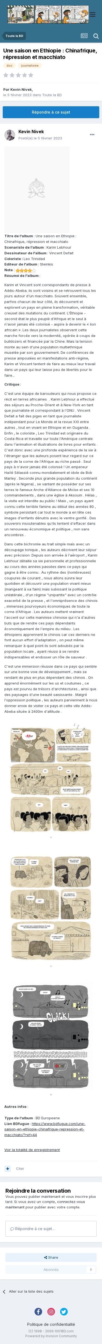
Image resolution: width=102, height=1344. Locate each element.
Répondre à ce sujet (51, 112)
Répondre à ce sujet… (34, 1228)
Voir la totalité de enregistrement (32, 1150)
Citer (20, 1168)
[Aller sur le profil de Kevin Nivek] (9, 135)
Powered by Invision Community (51, 1336)
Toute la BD (52, 95)
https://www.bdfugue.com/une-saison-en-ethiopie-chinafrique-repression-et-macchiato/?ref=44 (44, 1129)
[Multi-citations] (7, 1168)
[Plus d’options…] (92, 135)
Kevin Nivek (21, 89)
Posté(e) (40, 138)
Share (52, 1257)
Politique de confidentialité (51, 1324)
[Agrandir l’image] (37, 189)
